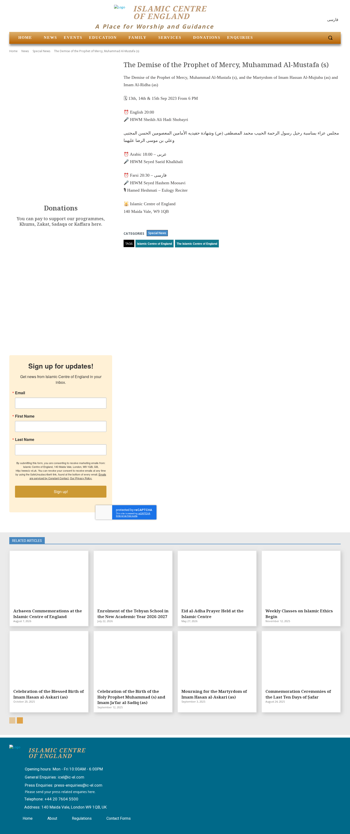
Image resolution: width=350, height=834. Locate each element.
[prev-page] (12, 720)
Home (13, 51)
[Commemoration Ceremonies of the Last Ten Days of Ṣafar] (301, 659)
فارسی (332, 20)
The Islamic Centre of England (197, 243)
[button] (330, 37)
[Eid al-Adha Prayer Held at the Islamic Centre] (217, 579)
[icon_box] (59, 769)
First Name (25, 416)
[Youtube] (335, 10)
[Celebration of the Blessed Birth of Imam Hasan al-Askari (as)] (49, 659)
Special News (41, 51)
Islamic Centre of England (154, 243)
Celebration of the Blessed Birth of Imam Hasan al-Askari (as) (48, 694)
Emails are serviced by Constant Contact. (68, 476)
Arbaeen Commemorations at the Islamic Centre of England (47, 613)
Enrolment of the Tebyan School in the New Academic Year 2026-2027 (133, 613)
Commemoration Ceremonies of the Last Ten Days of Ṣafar (298, 694)
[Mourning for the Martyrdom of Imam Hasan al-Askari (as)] (217, 659)
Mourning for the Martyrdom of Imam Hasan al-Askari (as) (214, 694)
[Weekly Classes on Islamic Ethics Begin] (301, 579)
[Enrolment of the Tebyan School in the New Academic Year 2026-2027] (133, 579)
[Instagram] (324, 10)
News (25, 51)
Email (20, 393)
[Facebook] (312, 10)
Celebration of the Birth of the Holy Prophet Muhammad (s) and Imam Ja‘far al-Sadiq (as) (131, 697)
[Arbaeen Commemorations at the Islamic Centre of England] (49, 579)
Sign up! (61, 491)
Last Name (24, 439)
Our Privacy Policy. (81, 478)
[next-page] (20, 720)
